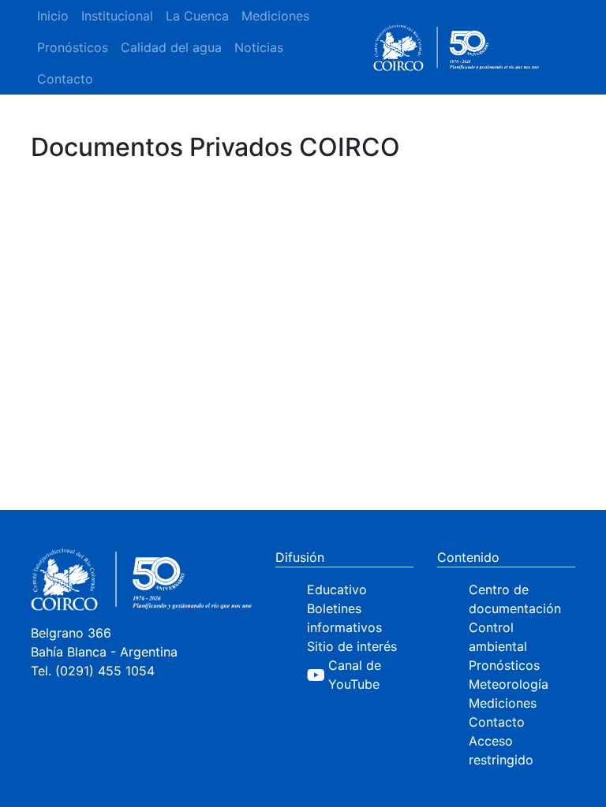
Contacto (65, 79)
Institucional (117, 16)
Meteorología (508, 684)
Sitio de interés (352, 646)
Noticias (258, 47)
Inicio (53, 16)
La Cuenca (197, 16)
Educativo (337, 589)
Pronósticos (72, 47)
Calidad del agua (171, 47)
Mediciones (275, 16)
